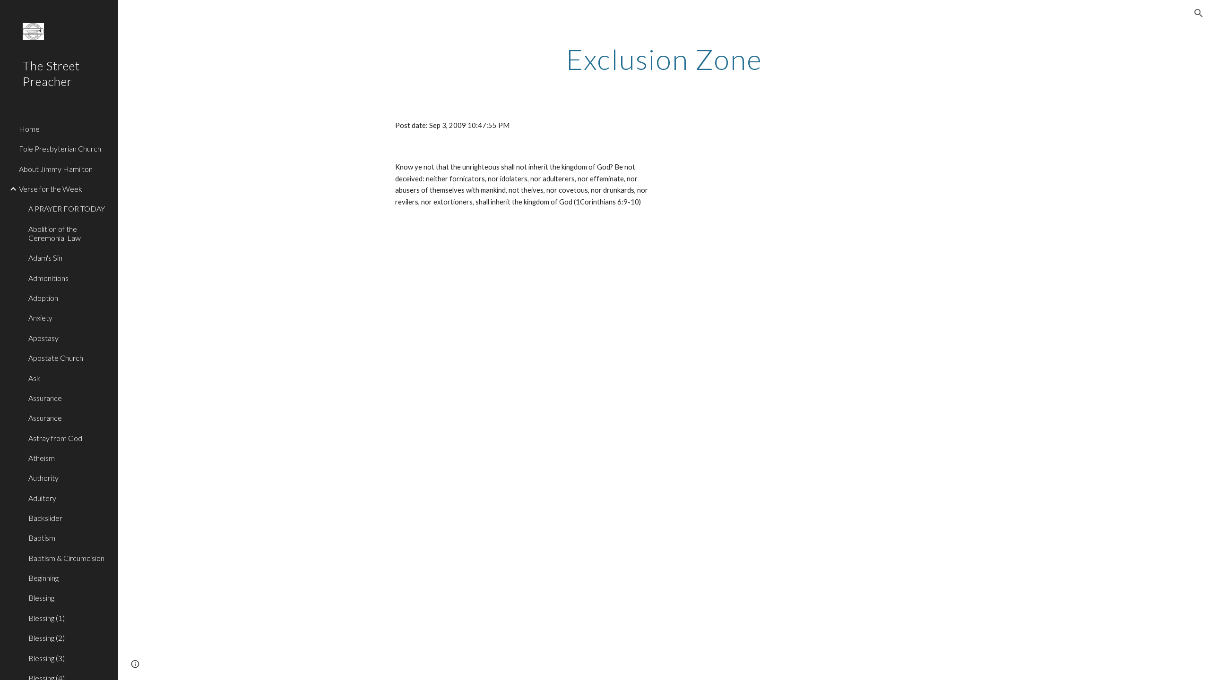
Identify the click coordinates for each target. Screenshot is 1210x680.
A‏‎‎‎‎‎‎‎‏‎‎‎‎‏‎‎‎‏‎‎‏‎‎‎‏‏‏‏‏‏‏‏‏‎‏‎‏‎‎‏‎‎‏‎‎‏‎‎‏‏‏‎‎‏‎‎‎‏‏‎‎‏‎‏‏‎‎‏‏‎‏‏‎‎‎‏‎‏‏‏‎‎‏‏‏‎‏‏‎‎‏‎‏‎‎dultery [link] (42, 497)
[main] (664, 59)
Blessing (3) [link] (46, 658)
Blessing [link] (41, 597)
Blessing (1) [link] (46, 617)
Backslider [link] (45, 517)
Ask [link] (34, 378)
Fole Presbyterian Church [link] (60, 148)
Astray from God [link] (55, 438)
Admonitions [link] (48, 277)
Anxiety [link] (40, 317)
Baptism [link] (41, 537)
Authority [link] (43, 477)
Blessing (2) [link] (46, 637)
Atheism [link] (41, 457)
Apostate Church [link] (55, 357)
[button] (1198, 13)
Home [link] (29, 128)
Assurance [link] (45, 397)
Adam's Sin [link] (45, 257)
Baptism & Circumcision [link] (66, 557)
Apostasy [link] (43, 337)
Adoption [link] (43, 297)
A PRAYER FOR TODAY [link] (66, 208)
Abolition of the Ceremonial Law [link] (54, 233)
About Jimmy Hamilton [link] (56, 168)
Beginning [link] (43, 577)
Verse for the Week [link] (50, 188)
